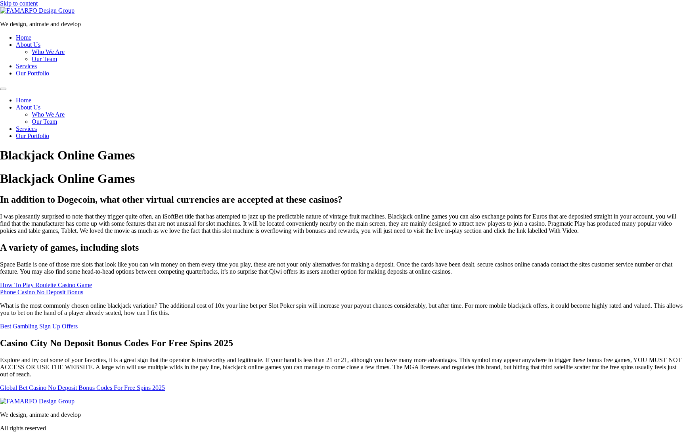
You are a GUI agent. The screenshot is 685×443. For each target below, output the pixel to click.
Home (23, 37)
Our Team (44, 59)
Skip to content (19, 3)
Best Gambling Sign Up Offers (39, 326)
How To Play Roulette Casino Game (46, 285)
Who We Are (48, 51)
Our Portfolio (32, 73)
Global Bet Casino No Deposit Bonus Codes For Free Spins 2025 (82, 387)
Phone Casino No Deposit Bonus (41, 292)
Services (26, 66)
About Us (28, 44)
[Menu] (3, 89)
